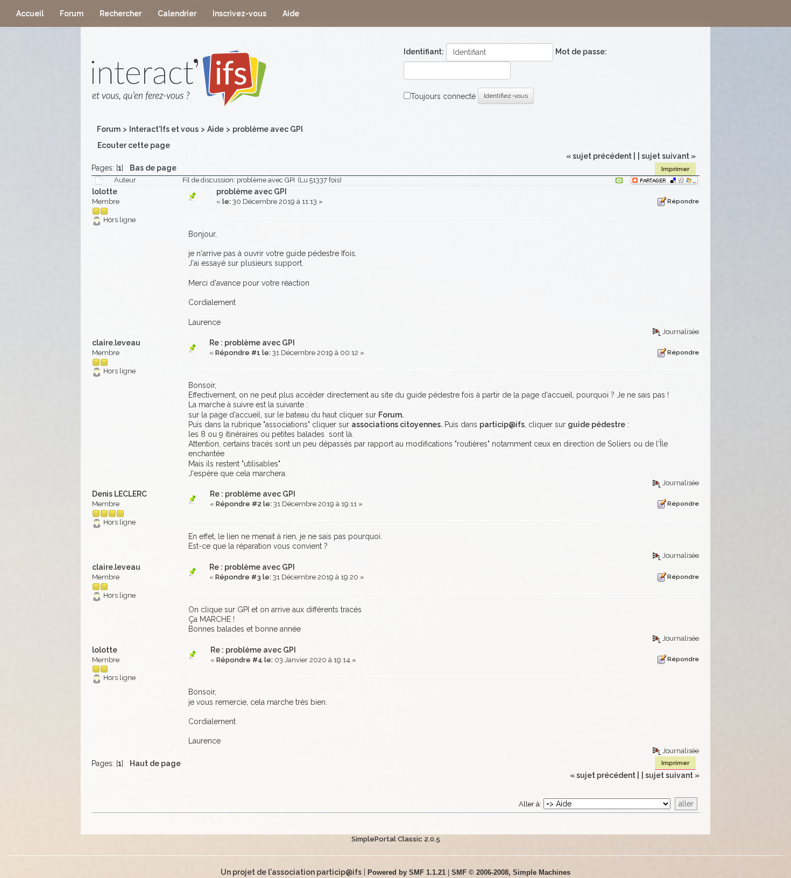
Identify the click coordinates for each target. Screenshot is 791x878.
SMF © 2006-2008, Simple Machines (510, 872)
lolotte (104, 191)
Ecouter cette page (133, 145)
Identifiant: (424, 51)
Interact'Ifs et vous (164, 129)
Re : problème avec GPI (252, 342)
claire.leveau (116, 342)
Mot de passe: (581, 51)
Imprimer (675, 169)
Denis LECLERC (119, 494)
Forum (109, 129)
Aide (215, 129)
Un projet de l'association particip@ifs (291, 872)
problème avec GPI (267, 129)
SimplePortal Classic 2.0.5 (395, 839)
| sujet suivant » (667, 156)
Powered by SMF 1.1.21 (407, 872)
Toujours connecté (443, 96)
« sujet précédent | (600, 156)
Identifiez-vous (506, 96)
